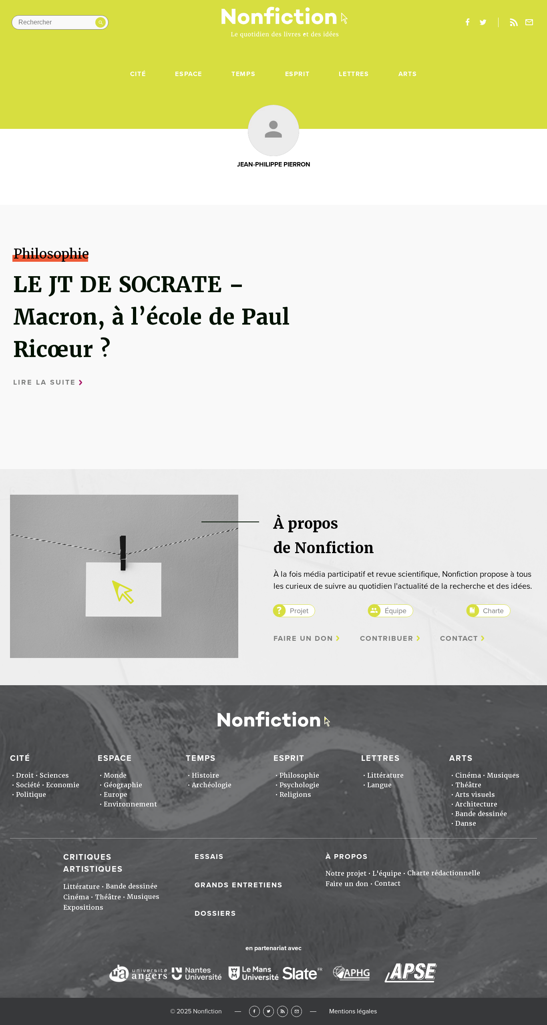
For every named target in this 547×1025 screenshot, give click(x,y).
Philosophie (299, 775)
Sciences (54, 775)
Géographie (123, 785)
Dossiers (215, 913)
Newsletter (529, 22)
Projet (299, 610)
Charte (493, 610)
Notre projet (346, 873)
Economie (62, 785)
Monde (115, 775)
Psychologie (299, 785)
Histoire (205, 775)
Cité (138, 74)
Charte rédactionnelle (443, 873)
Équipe (395, 610)
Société (28, 785)
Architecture (476, 804)
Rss (513, 22)
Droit (25, 775)
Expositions (83, 907)
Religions (295, 794)
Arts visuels (475, 794)
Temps (243, 74)
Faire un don (303, 638)
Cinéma (468, 775)
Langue (379, 785)
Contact (459, 638)
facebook (467, 22)
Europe (115, 794)
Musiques (503, 775)
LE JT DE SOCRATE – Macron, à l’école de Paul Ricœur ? (151, 317)
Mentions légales (353, 1011)
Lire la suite (44, 382)
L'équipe (386, 873)
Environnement (130, 804)
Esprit (297, 74)
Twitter (268, 1011)
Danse (465, 823)
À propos (347, 856)
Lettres (354, 74)
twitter (483, 22)
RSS (282, 1011)
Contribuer (387, 638)
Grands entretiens (239, 885)
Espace (188, 74)
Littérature (385, 775)
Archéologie (211, 785)
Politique (31, 794)
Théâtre (468, 785)
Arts (407, 74)
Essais (209, 856)
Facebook (254, 1011)
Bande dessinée (481, 814)
